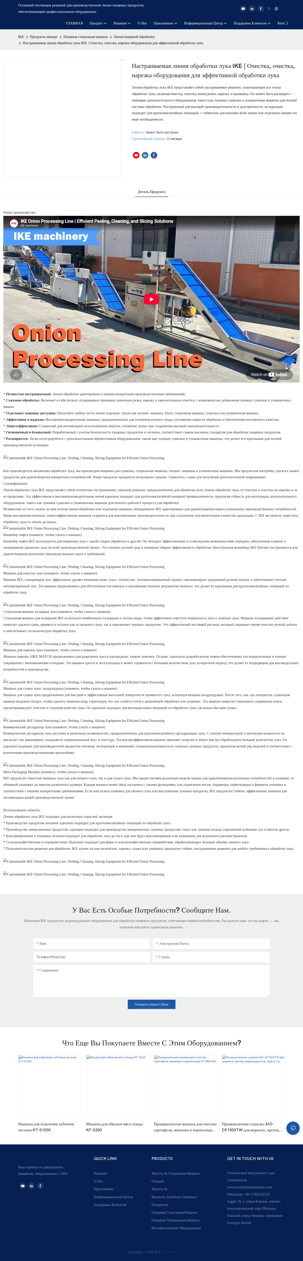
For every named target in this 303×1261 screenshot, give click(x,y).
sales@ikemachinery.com (254, 1187)
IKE (21, 37)
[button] (287, 23)
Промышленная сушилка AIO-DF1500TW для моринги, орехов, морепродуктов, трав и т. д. (251, 1127)
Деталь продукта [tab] (151, 192)
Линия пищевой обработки (134, 37)
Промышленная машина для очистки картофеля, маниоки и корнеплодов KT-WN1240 (185, 1127)
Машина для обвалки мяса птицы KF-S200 (114, 1127)
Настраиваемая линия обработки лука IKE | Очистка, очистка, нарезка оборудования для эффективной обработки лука (113, 43)
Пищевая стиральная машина (85, 37)
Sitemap (169, 1252)
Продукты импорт (44, 37)
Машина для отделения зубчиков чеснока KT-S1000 (46, 1127)
